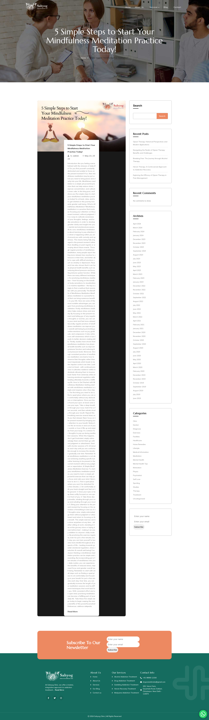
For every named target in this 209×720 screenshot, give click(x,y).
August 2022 (138, 301)
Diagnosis (137, 429)
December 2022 (139, 286)
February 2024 (138, 231)
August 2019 (138, 390)
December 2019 (139, 375)
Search (137, 105)
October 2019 (138, 383)
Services (154, 7)
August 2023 (138, 255)
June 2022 (137, 309)
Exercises (136, 433)
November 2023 (139, 243)
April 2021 (137, 321)
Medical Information (141, 452)
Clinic (135, 421)
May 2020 (137, 359)
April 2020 (137, 363)
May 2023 (137, 266)
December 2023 (139, 239)
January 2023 (138, 282)
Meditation (137, 456)
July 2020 (136, 352)
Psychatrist (137, 475)
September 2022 (139, 297)
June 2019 (137, 398)
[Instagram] (61, 698)
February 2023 (138, 278)
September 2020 (139, 344)
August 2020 (138, 348)
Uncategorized (139, 499)
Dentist (136, 425)
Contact (177, 7)
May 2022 (137, 313)
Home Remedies (139, 444)
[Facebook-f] (48, 698)
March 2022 (137, 317)
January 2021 (138, 328)
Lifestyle (136, 448)
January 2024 (138, 235)
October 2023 (138, 247)
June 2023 (137, 262)
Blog (166, 7)
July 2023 (136, 259)
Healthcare (137, 440)
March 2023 (137, 274)
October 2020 (138, 340)
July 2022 (136, 305)
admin (76, 156)
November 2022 (139, 290)
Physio (135, 471)
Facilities (136, 437)
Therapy (136, 491)
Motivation (137, 468)
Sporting (136, 483)
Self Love (136, 479)
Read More (73, 611)
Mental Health (138, 460)
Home (128, 7)
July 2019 (136, 394)
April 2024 (137, 224)
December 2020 (139, 332)
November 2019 (139, 379)
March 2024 (137, 228)
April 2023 (137, 270)
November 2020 (139, 336)
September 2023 (139, 251)
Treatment (137, 495)
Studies (136, 487)
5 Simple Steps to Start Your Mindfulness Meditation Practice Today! (81, 148)
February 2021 (138, 325)
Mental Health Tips (140, 464)
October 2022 (138, 293)
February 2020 (138, 371)
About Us (139, 7)
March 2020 (137, 367)
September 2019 (139, 387)
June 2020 (137, 356)
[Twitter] (54, 698)
